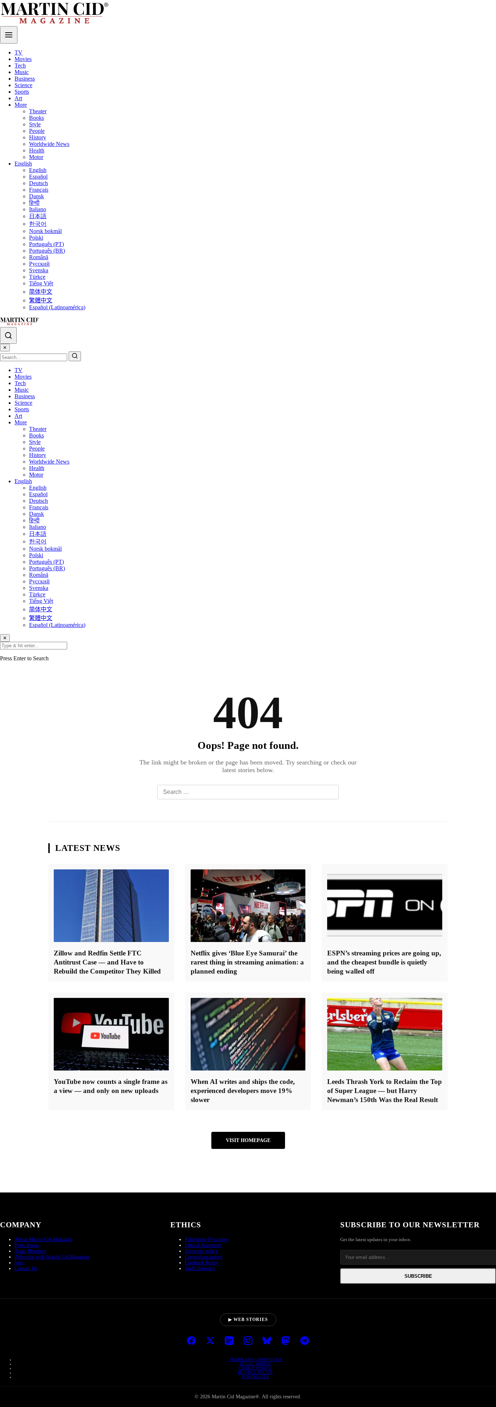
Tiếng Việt (41, 283)
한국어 (37, 224)
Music (22, 72)
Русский (39, 264)
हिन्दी (34, 203)
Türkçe (37, 277)
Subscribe (418, 1276)
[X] (210, 1341)
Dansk (36, 196)
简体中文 (40, 292)
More (21, 105)
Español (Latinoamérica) (57, 307)
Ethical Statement (203, 1245)
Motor (36, 157)
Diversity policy (201, 1251)
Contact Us (26, 1268)
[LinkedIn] (229, 1341)
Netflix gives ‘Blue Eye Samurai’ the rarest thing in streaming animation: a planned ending (247, 962)
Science (23, 85)
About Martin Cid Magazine (43, 1239)
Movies (23, 59)
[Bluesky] (267, 1341)
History (37, 137)
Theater (37, 111)
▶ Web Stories (248, 1319)
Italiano (37, 209)
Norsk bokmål (45, 231)
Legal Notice (255, 1364)
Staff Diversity (200, 1268)
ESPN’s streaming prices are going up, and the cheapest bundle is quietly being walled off (384, 962)
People (37, 131)
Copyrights (255, 1377)
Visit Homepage (248, 1140)
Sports (22, 92)
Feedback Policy (202, 1262)
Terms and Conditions (255, 1359)
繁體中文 (40, 300)
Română (38, 257)
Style (35, 124)
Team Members (30, 1251)
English (23, 163)
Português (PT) (46, 244)
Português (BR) (47, 251)
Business (25, 79)
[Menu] (8, 35)
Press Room (27, 1245)
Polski (36, 237)
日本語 (37, 216)
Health (36, 150)
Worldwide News (49, 144)
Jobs (19, 1262)
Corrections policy (204, 1257)
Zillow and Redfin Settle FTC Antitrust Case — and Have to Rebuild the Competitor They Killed (107, 962)
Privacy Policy (255, 1372)
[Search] (8, 335)
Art (18, 98)
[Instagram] (248, 1341)
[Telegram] (304, 1341)
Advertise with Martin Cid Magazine (52, 1257)
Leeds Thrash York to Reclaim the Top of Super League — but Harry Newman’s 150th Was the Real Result (384, 1091)
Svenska (38, 270)
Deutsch (38, 183)
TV (19, 52)
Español (38, 177)
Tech (20, 65)
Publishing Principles (206, 1239)
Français (38, 190)
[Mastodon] (285, 1341)
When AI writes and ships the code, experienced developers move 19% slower (243, 1091)
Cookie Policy (255, 1368)
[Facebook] (191, 1341)
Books (36, 118)
